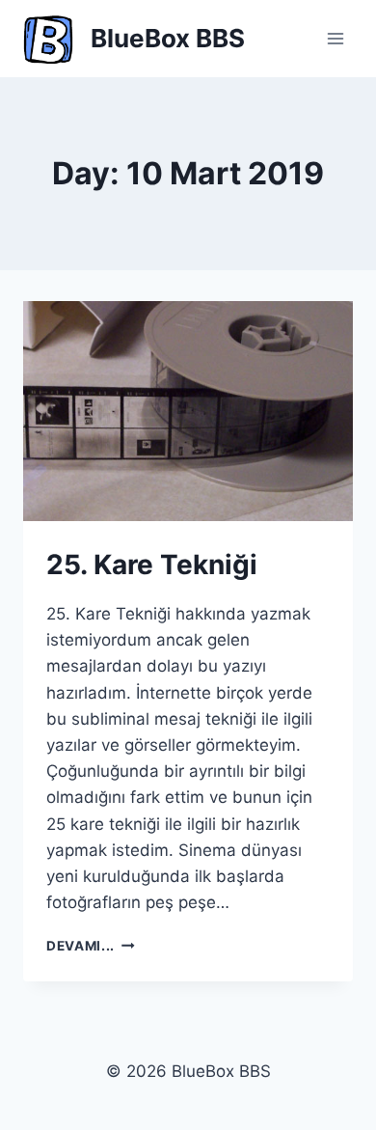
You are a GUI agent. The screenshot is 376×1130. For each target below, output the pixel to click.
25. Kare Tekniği (151, 564)
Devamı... (90, 945)
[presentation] (188, 411)
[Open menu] (335, 38)
